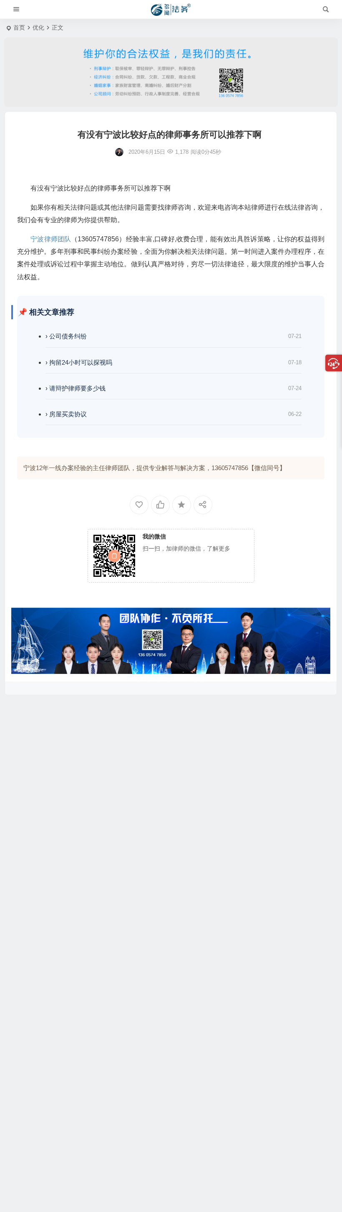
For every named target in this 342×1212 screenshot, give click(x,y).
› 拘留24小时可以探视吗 (78, 362)
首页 (19, 27)
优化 (38, 27)
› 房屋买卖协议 (66, 414)
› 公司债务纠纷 (66, 336)
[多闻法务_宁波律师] (171, 9)
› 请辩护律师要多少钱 (75, 388)
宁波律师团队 (50, 239)
